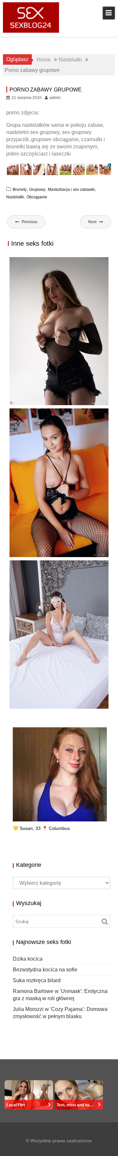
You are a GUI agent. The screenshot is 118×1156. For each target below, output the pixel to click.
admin (55, 97)
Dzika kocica (28, 959)
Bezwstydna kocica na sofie (53, 405)
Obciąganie (37, 197)
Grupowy (37, 189)
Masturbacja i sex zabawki (71, 189)
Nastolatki (15, 197)
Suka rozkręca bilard (44, 550)
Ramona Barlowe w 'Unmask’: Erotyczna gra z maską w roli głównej (56, 707)
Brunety (20, 189)
